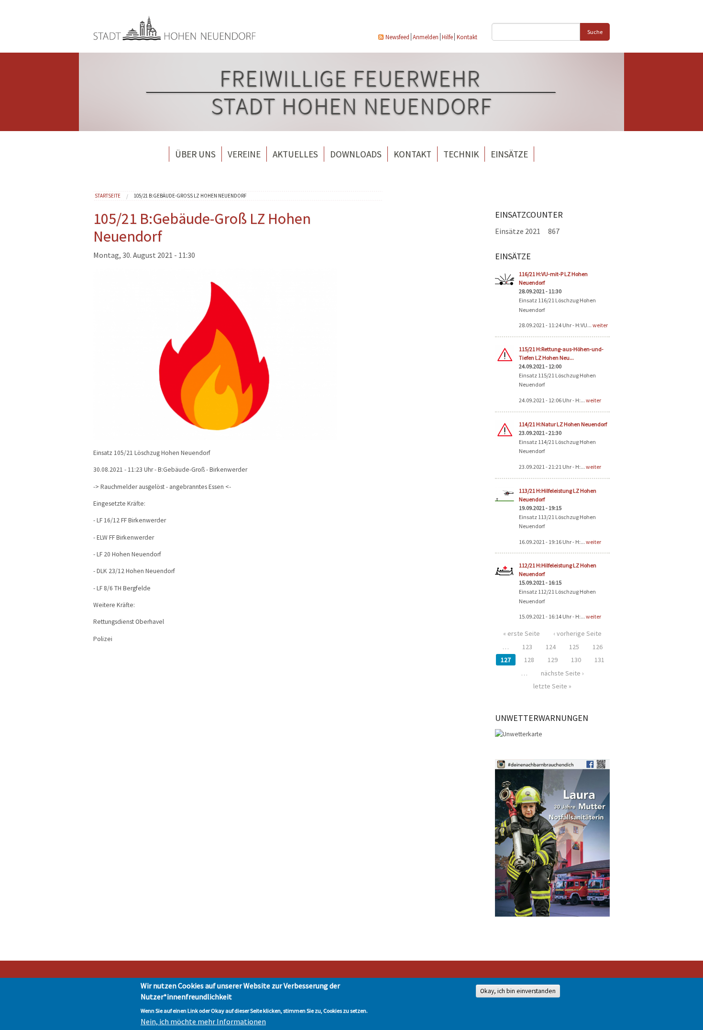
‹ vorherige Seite (577, 633)
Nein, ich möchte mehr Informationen (203, 1021)
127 (506, 659)
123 (527, 646)
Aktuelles (295, 154)
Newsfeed (397, 37)
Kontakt (467, 37)
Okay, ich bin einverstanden (518, 991)
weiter (600, 325)
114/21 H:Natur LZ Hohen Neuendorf (563, 424)
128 (529, 659)
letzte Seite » (552, 686)
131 (599, 659)
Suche (595, 31)
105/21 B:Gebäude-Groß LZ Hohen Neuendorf (190, 195)
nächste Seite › (562, 673)
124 (551, 646)
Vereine (244, 154)
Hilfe (447, 37)
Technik (461, 154)
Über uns (195, 154)
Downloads (356, 154)
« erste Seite (521, 633)
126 (598, 646)
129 (553, 659)
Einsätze (509, 154)
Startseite (108, 195)
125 (574, 646)
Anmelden (426, 37)
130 (576, 659)
